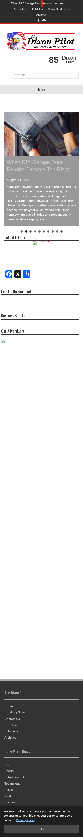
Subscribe (11, 731)
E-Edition (37, 9)
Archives (41, 14)
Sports (9, 771)
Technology (12, 783)
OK (41, 829)
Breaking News (14, 712)
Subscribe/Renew (58, 9)
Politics (9, 789)
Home (8, 706)
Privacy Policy (25, 820)
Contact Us (20, 9)
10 (61, 231)
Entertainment (14, 777)
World (8, 796)
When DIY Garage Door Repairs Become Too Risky (40, 3)
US (6, 765)
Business (10, 802)
